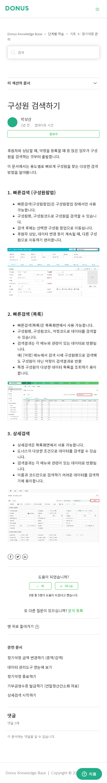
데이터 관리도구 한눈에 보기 (29, 667)
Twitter (18, 557)
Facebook (10, 557)
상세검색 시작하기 (21, 695)
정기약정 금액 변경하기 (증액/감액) (35, 657)
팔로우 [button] (54, 134)
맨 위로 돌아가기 (20, 626)
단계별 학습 (56, 33)
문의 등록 (75, 610)
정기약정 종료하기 (21, 676)
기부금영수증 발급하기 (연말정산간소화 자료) (43, 685)
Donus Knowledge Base (24, 33)
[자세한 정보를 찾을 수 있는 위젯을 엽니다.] (89, 774)
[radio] (40, 586)
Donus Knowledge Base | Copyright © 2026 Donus (48, 772)
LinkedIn (25, 557)
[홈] (17, 8)
